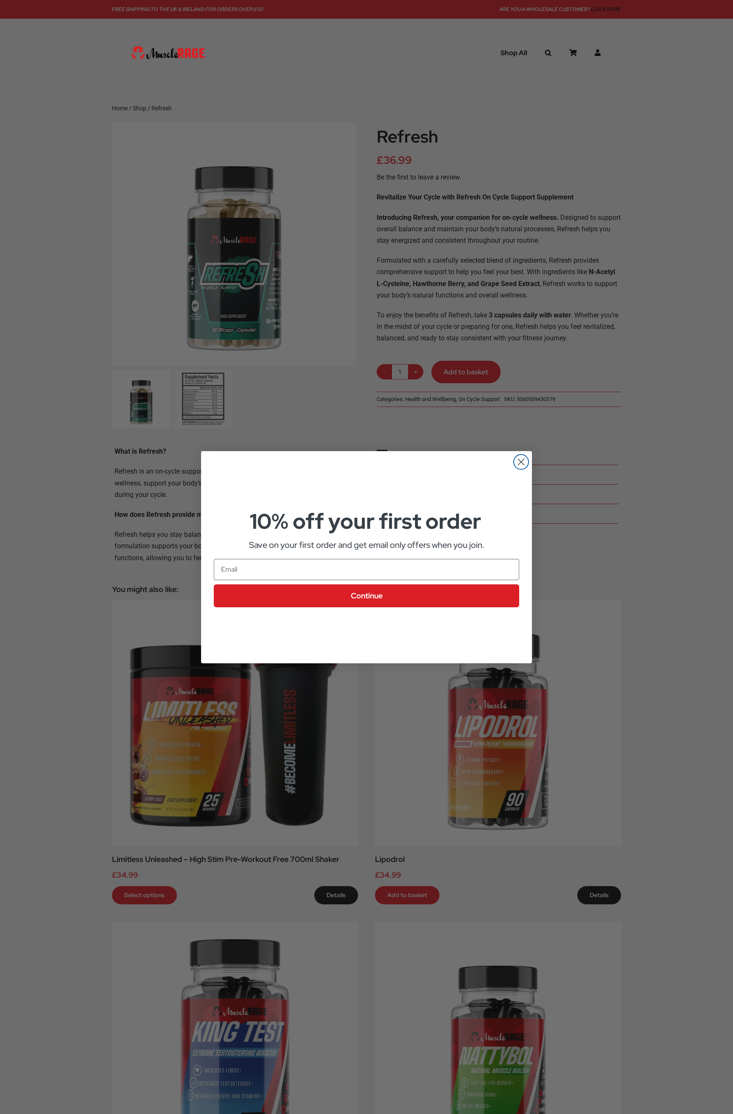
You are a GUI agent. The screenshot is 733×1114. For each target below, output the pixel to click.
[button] (548, 53)
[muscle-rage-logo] (168, 46)
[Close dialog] (521, 462)
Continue (367, 595)
